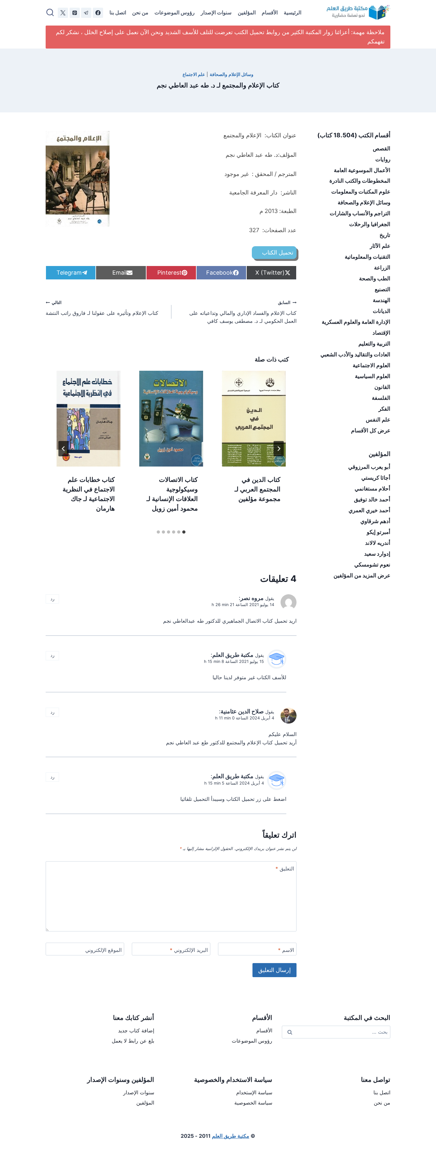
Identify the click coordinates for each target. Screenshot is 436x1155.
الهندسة (381, 300)
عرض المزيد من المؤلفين (362, 575)
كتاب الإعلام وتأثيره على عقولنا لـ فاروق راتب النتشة (102, 308)
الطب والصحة (374, 278)
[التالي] (63, 448)
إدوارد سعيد (377, 554)
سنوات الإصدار (216, 12)
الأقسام (270, 12)
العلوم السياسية (372, 376)
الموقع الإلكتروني (103, 950)
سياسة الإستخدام (254, 1092)
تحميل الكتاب (277, 252)
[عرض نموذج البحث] (50, 12)
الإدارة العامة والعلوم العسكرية (356, 322)
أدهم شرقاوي (375, 521)
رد (52, 598)
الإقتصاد (381, 333)
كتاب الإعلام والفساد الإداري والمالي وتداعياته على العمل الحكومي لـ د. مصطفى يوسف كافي (243, 312)
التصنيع (382, 289)
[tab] (183, 532)
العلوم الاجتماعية (371, 365)
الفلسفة (381, 398)
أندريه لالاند (377, 543)
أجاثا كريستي (375, 478)
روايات (382, 159)
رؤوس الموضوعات (174, 12)
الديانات (381, 311)
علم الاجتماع (194, 74)
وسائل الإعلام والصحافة (231, 74)
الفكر (384, 409)
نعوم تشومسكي (372, 564)
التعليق (284, 868)
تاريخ (385, 235)
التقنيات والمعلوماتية (367, 257)
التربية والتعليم (374, 343)
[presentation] (254, 419)
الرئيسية (292, 12)
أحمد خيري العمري (369, 510)
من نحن (140, 12)
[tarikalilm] (86, 13)
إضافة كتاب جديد (136, 1030)
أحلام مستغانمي (372, 488)
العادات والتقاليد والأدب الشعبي (355, 354)
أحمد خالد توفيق (372, 499)
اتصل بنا (117, 12)
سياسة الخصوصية (253, 1102)
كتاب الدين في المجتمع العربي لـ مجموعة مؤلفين (258, 489)
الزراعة (382, 267)
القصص (381, 148)
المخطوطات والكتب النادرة (359, 181)
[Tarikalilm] (98, 13)
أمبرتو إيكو (378, 532)
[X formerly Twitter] (63, 13)
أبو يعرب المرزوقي (369, 467)
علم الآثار (380, 246)
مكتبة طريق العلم (232, 654)
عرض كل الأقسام (370, 430)
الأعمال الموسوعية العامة (362, 170)
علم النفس (378, 419)
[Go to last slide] (279, 448)
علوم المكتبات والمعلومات (360, 191)
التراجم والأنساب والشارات (360, 213)
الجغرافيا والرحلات (369, 224)
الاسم (286, 950)
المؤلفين (247, 12)
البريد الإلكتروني (189, 950)
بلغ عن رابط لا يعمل (133, 1040)
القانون (382, 387)
